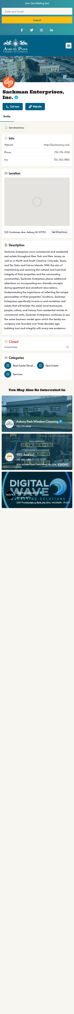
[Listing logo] (9, 82)
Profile (6, 116)
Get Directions (59, 232)
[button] (68, 45)
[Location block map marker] (37, 201)
